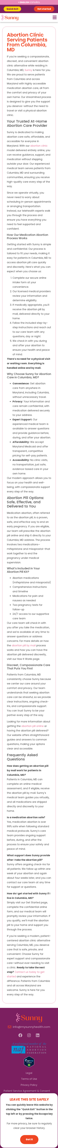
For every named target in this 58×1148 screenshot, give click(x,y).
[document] (29, 574)
